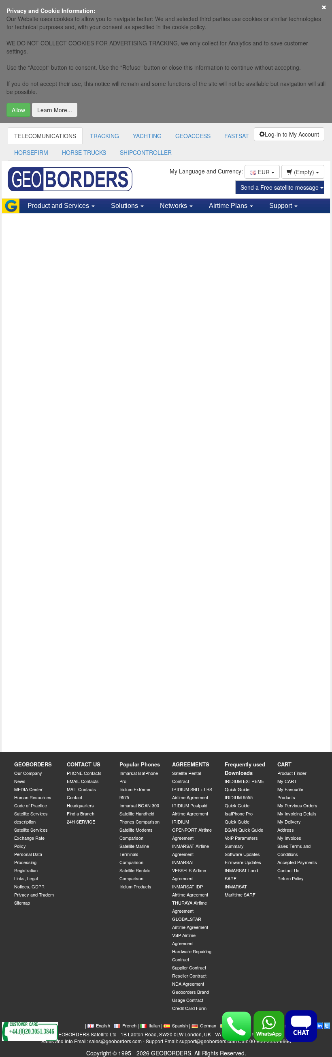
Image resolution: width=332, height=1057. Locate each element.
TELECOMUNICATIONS (45, 136)
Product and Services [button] (59, 205)
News (20, 781)
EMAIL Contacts (83, 781)
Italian (154, 1025)
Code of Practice (30, 805)
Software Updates (242, 854)
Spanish (180, 1025)
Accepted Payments (297, 862)
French (129, 1025)
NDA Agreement (188, 983)
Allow (18, 110)
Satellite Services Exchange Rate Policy (31, 837)
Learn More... (54, 110)
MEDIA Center (28, 789)
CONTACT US (83, 764)
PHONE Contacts (84, 773)
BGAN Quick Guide (244, 829)
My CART (287, 781)
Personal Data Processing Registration (28, 862)
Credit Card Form (189, 1008)
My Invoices (289, 837)
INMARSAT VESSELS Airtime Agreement (189, 870)
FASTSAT (236, 136)
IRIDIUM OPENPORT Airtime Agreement (192, 829)
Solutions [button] (125, 205)
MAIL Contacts (81, 789)
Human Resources (32, 797)
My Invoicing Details (297, 813)
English (103, 1025)
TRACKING (104, 136)
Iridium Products (135, 886)
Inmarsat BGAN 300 (139, 805)
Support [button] (281, 205)
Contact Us (288, 870)
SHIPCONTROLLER (146, 152)
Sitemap (22, 902)
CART (284, 764)
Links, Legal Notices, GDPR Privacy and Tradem (34, 886)
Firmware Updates (243, 862)
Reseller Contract (189, 975)
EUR (263, 172)
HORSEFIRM (31, 152)
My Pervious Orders (297, 805)
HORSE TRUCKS (84, 152)
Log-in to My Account (292, 134)
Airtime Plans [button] (229, 205)
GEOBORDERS (33, 764)
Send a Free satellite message (280, 187)
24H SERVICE (81, 821)
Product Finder (291, 773)
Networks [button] (174, 205)
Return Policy (290, 878)
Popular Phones (139, 764)
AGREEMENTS (190, 764)
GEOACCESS (193, 136)
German (208, 1025)
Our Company (28, 773)
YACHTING (147, 136)
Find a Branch (80, 813)
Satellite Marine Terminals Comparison (134, 854)
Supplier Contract (189, 967)
